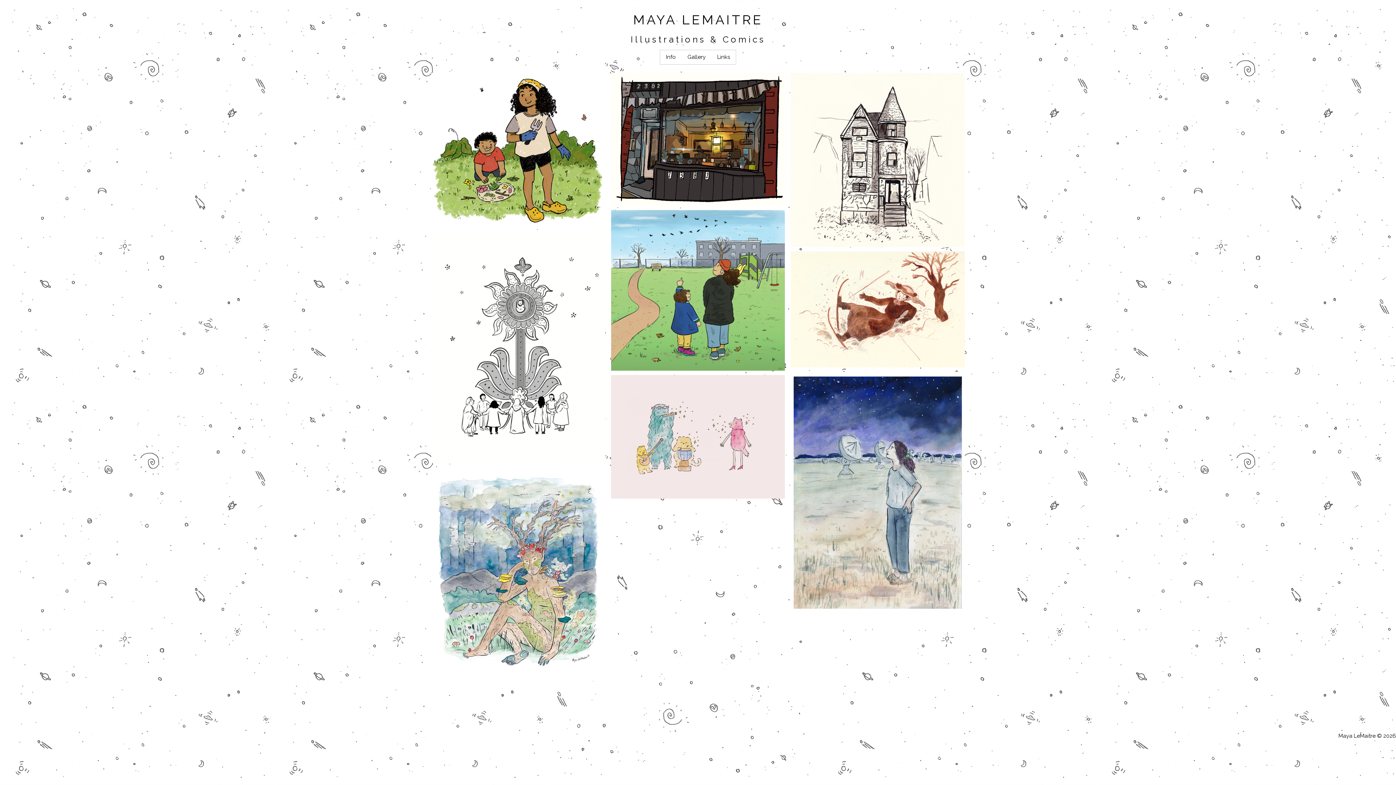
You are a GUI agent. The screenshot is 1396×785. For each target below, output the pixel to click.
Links (723, 57)
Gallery (696, 57)
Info (671, 57)
